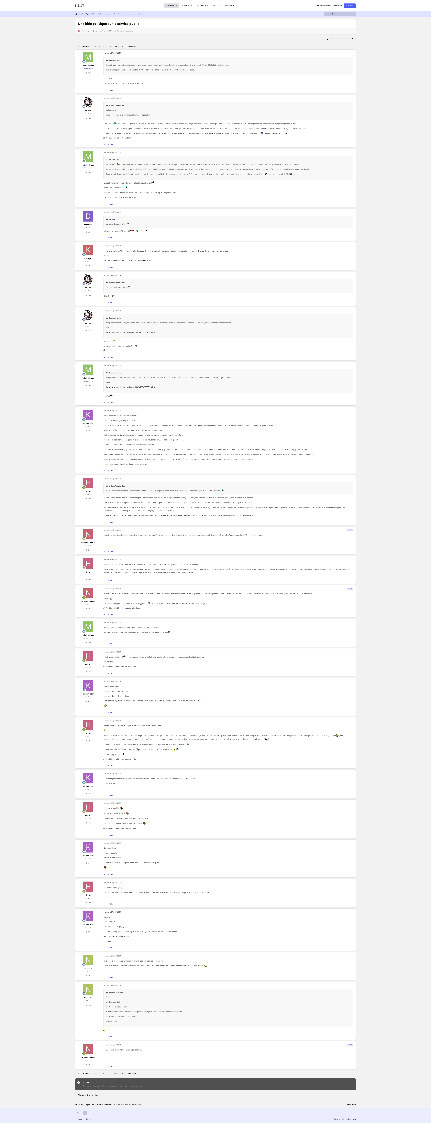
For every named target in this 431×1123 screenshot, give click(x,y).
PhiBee (88, 110)
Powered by (345, 1119)
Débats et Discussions (125, 31)
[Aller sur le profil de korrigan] (88, 250)
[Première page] (78, 47)
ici (111, 598)
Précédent (85, 47)
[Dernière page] (123, 47)
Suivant (116, 47)
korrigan (88, 258)
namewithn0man (91, 31)
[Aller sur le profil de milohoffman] (88, 57)
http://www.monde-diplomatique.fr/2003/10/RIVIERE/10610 (127, 260)
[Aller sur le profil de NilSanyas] (88, 960)
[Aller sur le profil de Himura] (88, 483)
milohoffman (88, 65)
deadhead (88, 225)
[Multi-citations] (104, 90)
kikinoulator (88, 423)
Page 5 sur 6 (132, 47)
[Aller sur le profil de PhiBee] (88, 102)
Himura (88, 491)
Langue (79, 1119)
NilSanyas (88, 968)
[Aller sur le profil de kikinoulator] (88, 415)
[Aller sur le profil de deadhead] (88, 216)
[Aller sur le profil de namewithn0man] (79, 31)
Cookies (88, 1119)
